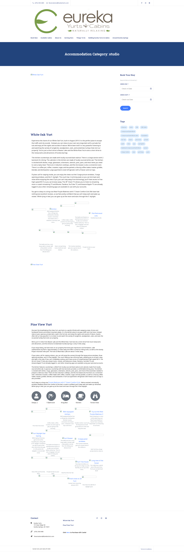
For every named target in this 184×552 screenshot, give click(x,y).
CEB (137, 127)
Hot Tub (123, 140)
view (134, 152)
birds (131, 127)
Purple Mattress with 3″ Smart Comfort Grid (64, 382)
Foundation (144, 135)
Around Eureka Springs (120, 38)
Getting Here (68, 38)
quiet (122, 144)
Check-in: (124, 84)
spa (134, 144)
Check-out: (125, 95)
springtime (141, 144)
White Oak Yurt (41, 134)
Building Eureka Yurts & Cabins (99, 38)
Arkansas (124, 127)
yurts (148, 152)
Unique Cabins (125, 152)
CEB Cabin (144, 127)
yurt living (140, 152)
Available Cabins (46, 38)
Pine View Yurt (41, 324)
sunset (145, 148)
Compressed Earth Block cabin (129, 135)
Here (68, 532)
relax (128, 144)
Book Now (34, 38)
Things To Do (80, 38)
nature (130, 140)
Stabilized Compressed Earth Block (131, 148)
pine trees (138, 140)
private (146, 140)
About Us (58, 38)
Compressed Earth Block (128, 131)
